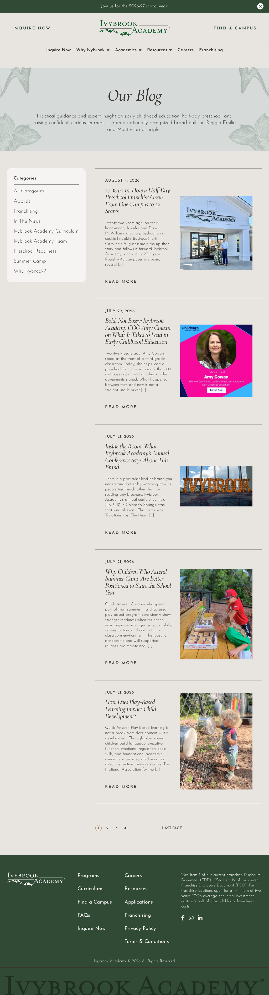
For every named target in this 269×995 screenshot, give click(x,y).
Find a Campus (235, 28)
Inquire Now (31, 28)
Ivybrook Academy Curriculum (46, 231)
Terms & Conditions (147, 941)
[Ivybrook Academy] (134, 28)
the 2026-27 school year (144, 6)
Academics (126, 50)
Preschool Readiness (35, 251)
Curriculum (89, 888)
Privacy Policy (140, 928)
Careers (186, 50)
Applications (139, 902)
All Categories (29, 191)
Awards (22, 201)
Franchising (211, 50)
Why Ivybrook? (30, 271)
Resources (157, 50)
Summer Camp (30, 261)
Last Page (172, 828)
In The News (27, 221)
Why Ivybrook (90, 50)
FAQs (83, 915)
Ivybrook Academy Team (40, 241)
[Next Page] (150, 828)
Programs (88, 875)
